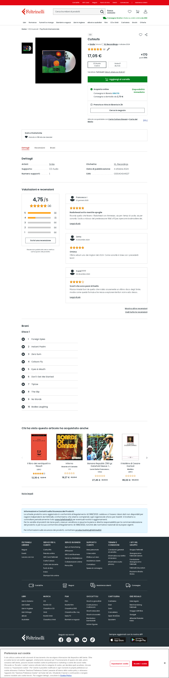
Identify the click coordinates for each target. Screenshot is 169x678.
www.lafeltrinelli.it (63, 519)
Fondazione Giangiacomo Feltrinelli (135, 561)
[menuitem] (24, 22)
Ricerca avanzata (111, 11)
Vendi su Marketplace (73, 558)
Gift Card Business (72, 554)
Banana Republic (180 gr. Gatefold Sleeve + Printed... (100, 465)
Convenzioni (124, 3)
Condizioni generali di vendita (116, 551)
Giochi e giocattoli (93, 601)
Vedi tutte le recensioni (136, 312)
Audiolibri (25, 619)
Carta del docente (50, 564)
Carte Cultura (48, 561)
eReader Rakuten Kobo (136, 619)
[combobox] (79, 11)
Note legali (27, 493)
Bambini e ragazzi (72, 619)
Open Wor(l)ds (114, 616)
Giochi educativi (93, 611)
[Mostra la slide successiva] (147, 457)
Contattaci (90, 564)
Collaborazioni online (73, 562)
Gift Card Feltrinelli (50, 557)
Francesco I (81, 197)
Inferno (69, 463)
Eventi (115, 3)
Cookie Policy (66, 675)
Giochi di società (93, 614)
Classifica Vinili (49, 619)
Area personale (92, 550)
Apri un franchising (72, 547)
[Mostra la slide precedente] (22, 457)
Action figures (92, 624)
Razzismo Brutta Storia (136, 572)
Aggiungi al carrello (119, 79)
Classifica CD (48, 608)
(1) (55, 218)
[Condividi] (146, 34)
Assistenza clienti (141, 3)
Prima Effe (69, 565)
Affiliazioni (69, 551)
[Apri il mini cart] (137, 11)
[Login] (145, 11)
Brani (52, 147)
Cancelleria (113, 612)
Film (66, 601)
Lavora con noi (28, 557)
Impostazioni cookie (119, 663)
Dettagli (25, 147)
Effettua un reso (92, 557)
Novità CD (47, 605)
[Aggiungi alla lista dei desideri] (140, 34)
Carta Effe (47, 550)
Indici (45, 572)
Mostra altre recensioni (136, 308)
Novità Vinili (48, 616)
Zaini (110, 608)
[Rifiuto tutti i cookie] (165, 663)
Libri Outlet (26, 605)
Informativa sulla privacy (115, 563)
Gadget (133, 614)
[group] (115, 18)
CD (44, 601)
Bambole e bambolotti (90, 619)
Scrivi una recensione (40, 240)
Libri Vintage (26, 612)
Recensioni (40, 147)
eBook (24, 616)
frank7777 (81, 271)
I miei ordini (91, 553)
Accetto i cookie (140, 663)
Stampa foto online (51, 575)
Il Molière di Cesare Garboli (130, 465)
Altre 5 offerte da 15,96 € (114, 72)
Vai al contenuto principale (32, 3)
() (104, 49)
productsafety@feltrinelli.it (88, 530)
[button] (102, 11)
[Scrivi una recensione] (108, 49)
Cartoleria (112, 601)
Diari (110, 605)
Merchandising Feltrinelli (136, 606)
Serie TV (68, 616)
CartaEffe (75, 3)
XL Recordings (111, 44)
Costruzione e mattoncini (91, 606)
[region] (84, 663)
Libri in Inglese (27, 608)
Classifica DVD (71, 608)
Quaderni (112, 619)
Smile (92, 44)
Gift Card (85, 3)
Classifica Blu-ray (72, 612)
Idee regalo (134, 601)
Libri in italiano (27, 601)
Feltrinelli (100, 72)
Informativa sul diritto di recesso (116, 557)
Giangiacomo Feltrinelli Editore (136, 554)
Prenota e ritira (49, 553)
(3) (55, 213)
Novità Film (69, 605)
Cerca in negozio (117, 110)
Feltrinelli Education (137, 568)
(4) (49, 205)
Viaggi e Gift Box (136, 611)
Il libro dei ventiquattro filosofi (39, 465)
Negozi (94, 3)
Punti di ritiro (105, 3)
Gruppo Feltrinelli (136, 550)
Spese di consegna (94, 568)
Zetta (78, 236)
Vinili (45, 612)
